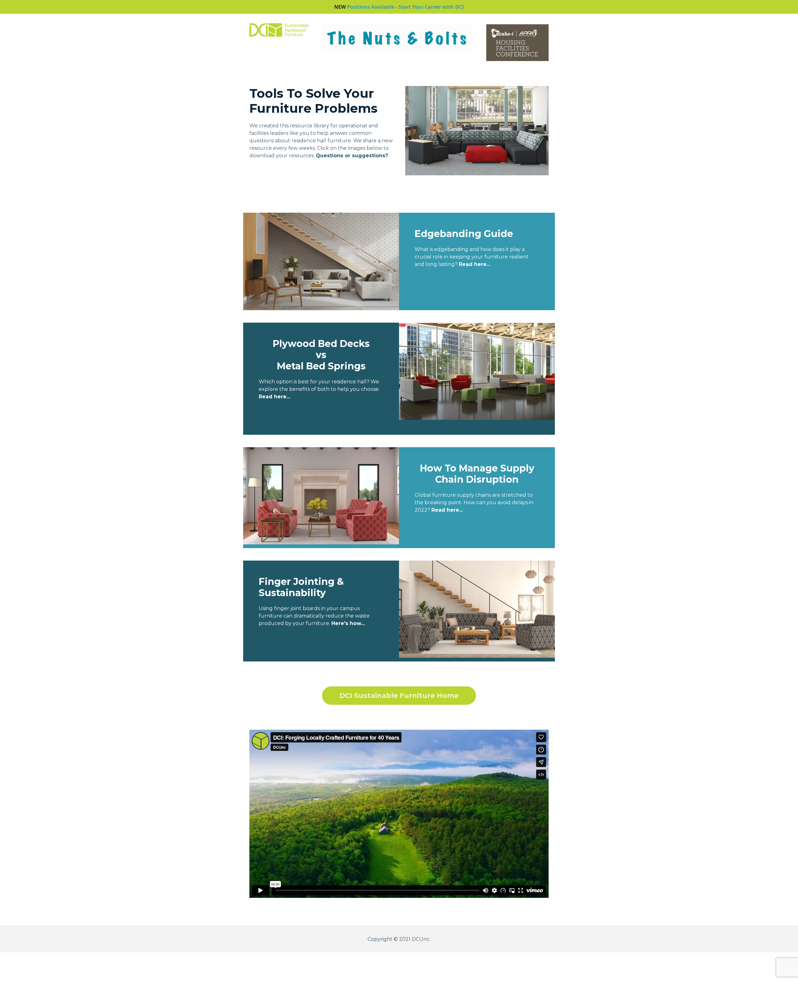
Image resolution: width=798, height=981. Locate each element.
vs (321, 355)
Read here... (274, 397)
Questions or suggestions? (352, 156)
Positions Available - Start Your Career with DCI (405, 6)
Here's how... (348, 623)
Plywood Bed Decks (321, 343)
